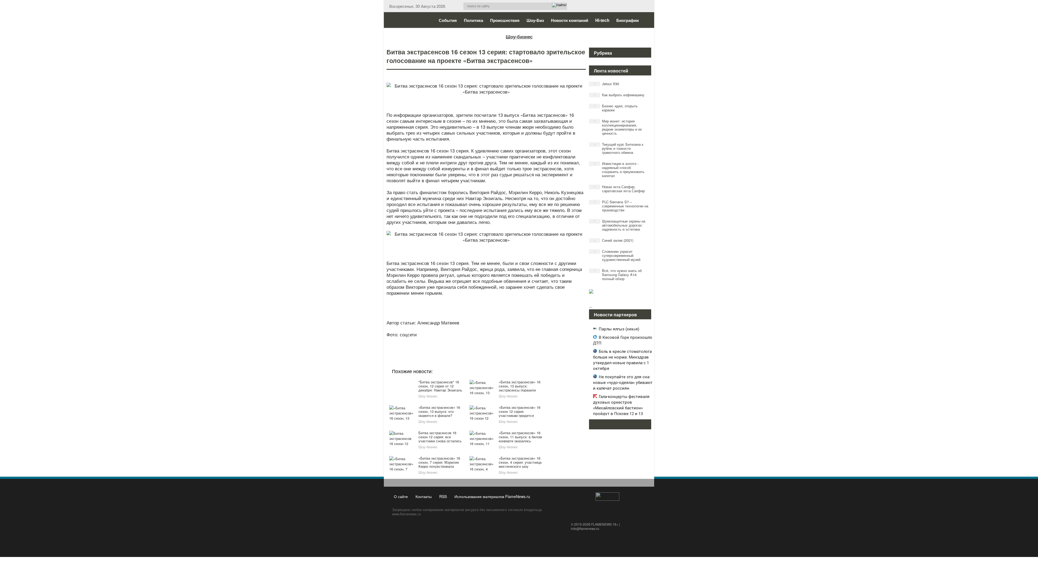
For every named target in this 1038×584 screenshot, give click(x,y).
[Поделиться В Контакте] (506, 341)
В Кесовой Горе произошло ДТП (622, 340)
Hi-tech (602, 20)
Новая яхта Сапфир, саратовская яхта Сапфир (619, 188)
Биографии (627, 20)
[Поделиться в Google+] (454, 341)
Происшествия (505, 20)
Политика (473, 20)
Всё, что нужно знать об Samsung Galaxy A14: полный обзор (618, 274)
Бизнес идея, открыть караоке (616, 107)
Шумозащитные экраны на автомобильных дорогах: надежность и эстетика (620, 225)
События (448, 20)
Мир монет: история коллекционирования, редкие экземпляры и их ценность (618, 127)
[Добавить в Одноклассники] (485, 341)
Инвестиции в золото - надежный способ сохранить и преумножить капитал (619, 169)
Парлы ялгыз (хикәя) (619, 328)
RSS (443, 496)
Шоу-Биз (535, 20)
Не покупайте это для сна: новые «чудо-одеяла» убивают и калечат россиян (623, 382)
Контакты (423, 496)
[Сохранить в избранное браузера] (516, 341)
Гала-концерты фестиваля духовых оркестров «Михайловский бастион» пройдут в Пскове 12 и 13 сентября (621, 408)
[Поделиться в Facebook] (444, 341)
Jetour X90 (606, 83)
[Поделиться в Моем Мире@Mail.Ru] (475, 341)
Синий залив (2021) (614, 240)
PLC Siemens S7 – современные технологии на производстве (621, 206)
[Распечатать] (526, 341)
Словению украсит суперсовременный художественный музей (617, 255)
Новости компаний (569, 20)
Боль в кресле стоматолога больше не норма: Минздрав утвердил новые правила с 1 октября (622, 360)
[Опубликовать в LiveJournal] (465, 341)
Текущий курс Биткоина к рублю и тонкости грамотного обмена (619, 148)
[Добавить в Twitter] (495, 341)
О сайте (401, 496)
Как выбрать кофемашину (619, 94)
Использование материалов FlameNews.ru (492, 496)
